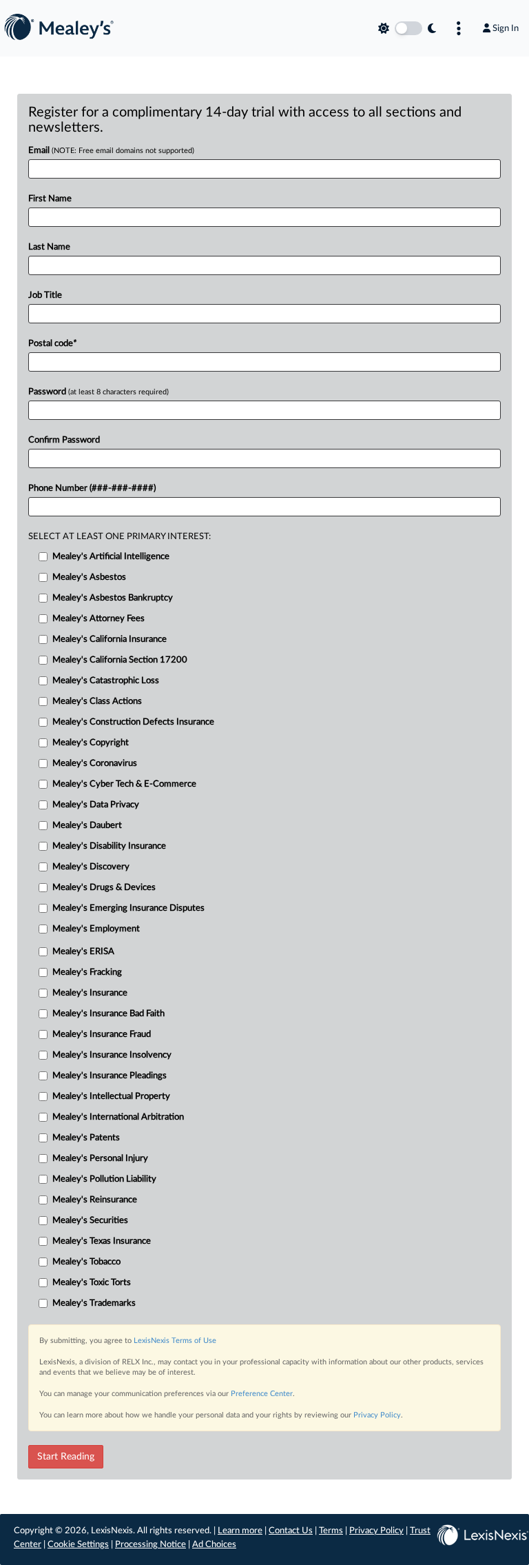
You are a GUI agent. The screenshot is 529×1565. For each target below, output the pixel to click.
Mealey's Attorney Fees (98, 618)
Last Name (49, 247)
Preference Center (262, 1393)
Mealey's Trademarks (94, 1303)
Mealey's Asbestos (89, 577)
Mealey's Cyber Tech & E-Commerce (124, 784)
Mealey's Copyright (90, 742)
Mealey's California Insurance (109, 639)
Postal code (52, 343)
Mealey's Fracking (87, 972)
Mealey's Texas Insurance (101, 1241)
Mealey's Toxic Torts (91, 1282)
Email (111, 150)
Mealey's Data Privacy (95, 804)
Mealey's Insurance (89, 993)
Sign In (505, 28)
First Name (50, 198)
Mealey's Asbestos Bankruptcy (112, 598)
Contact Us (291, 1530)
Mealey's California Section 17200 (119, 660)
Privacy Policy (377, 1415)
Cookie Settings (78, 1544)
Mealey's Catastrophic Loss (105, 680)
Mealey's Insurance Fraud (101, 1034)
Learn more (240, 1530)
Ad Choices (214, 1544)
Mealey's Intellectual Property (111, 1096)
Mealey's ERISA (83, 951)
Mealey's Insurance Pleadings (109, 1075)
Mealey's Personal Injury (100, 1158)
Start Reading (65, 1457)
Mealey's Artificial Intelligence (110, 556)
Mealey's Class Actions (97, 701)
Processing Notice (150, 1544)
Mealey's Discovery (90, 866)
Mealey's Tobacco (86, 1262)
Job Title (45, 295)
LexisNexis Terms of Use (175, 1340)
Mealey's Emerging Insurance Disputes (128, 908)
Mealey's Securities (90, 1220)
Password (98, 391)
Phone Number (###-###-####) (92, 488)
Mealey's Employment (96, 929)
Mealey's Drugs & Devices (104, 887)
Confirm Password (64, 440)
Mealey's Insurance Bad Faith (108, 1013)
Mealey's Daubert (87, 825)
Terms (331, 1530)
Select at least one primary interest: (119, 536)
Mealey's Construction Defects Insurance (133, 722)
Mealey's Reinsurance (94, 1199)
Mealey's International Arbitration (118, 1117)
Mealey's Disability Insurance (109, 846)
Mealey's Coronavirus (94, 763)
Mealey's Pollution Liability (104, 1179)
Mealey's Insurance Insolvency (112, 1055)
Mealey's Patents (86, 1137)
